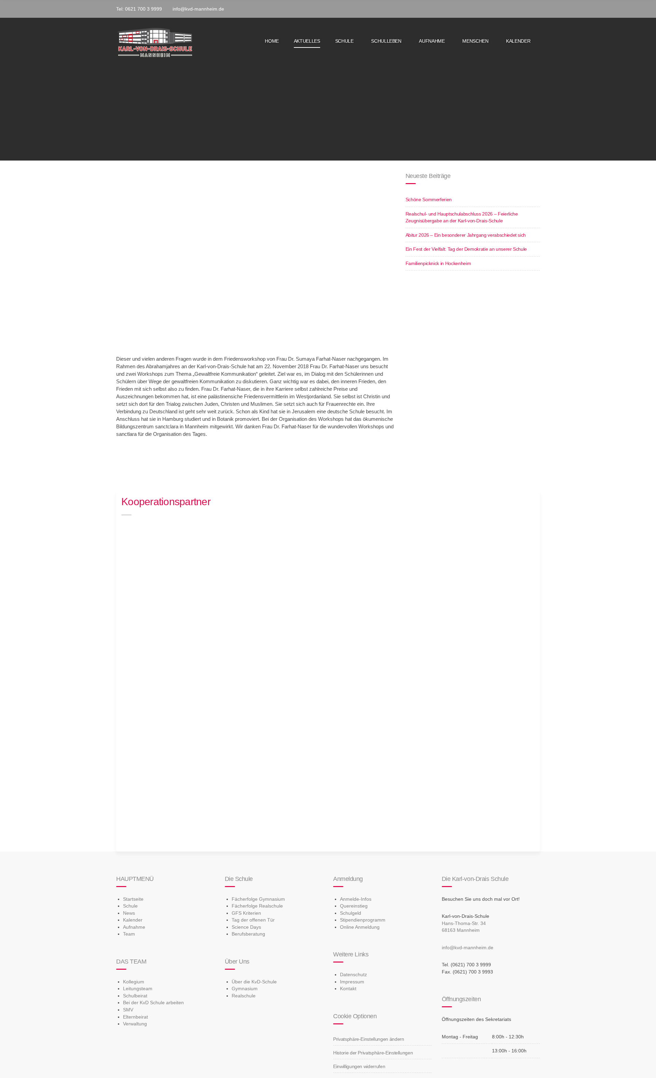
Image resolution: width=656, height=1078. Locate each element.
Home (272, 41)
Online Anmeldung (360, 927)
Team (129, 934)
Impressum (352, 981)
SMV (128, 1009)
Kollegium (133, 981)
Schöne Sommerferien (429, 199)
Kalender (518, 41)
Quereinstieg (354, 906)
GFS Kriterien (246, 913)
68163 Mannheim (461, 930)
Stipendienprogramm (362, 920)
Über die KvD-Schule (254, 981)
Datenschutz (353, 974)
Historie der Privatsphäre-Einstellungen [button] (373, 1052)
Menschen (475, 41)
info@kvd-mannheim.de (467, 947)
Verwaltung (135, 1023)
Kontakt (348, 988)
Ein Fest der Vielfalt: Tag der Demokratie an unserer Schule (466, 249)
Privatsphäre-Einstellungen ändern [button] (368, 1039)
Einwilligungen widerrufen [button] (359, 1066)
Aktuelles (307, 41)
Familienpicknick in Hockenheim (438, 263)
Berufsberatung (248, 934)
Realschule (244, 995)
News (129, 913)
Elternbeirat (135, 1017)
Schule (344, 41)
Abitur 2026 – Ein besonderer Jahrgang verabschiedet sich (466, 235)
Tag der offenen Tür (253, 920)
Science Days (246, 927)
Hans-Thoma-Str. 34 (464, 923)
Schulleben (386, 41)
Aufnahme (432, 41)
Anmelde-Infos (355, 899)
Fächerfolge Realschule (257, 906)
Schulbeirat (135, 995)
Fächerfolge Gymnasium (258, 899)
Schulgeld (350, 913)
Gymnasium (245, 988)
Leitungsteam (137, 988)
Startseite (133, 899)
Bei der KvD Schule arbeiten (153, 1002)
